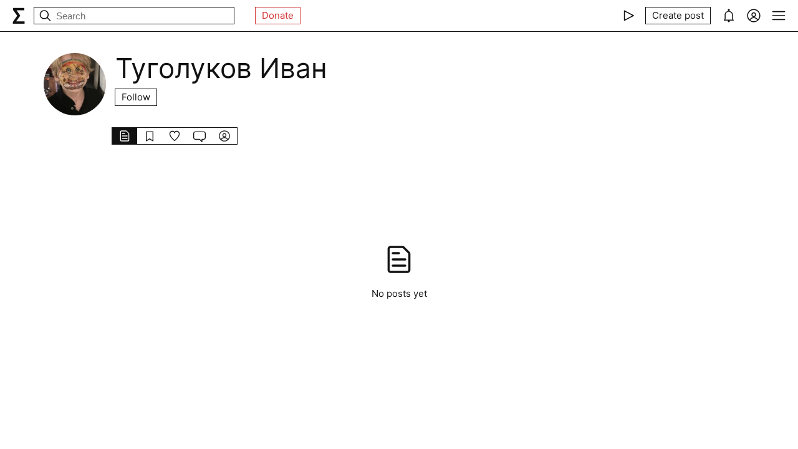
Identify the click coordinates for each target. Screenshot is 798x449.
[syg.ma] (18, 15)
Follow (136, 97)
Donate (278, 15)
